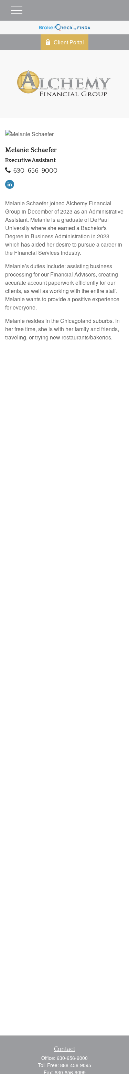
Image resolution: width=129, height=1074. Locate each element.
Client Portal (69, 42)
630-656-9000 (35, 170)
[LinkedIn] (9, 184)
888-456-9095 (75, 1065)
